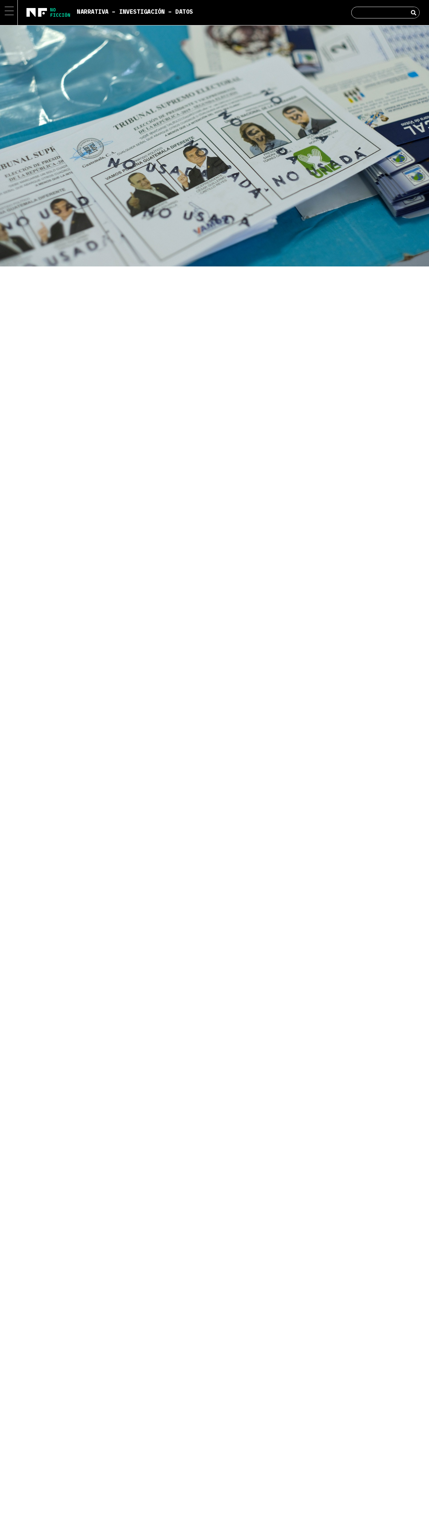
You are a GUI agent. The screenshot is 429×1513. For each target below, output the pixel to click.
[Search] (413, 12)
